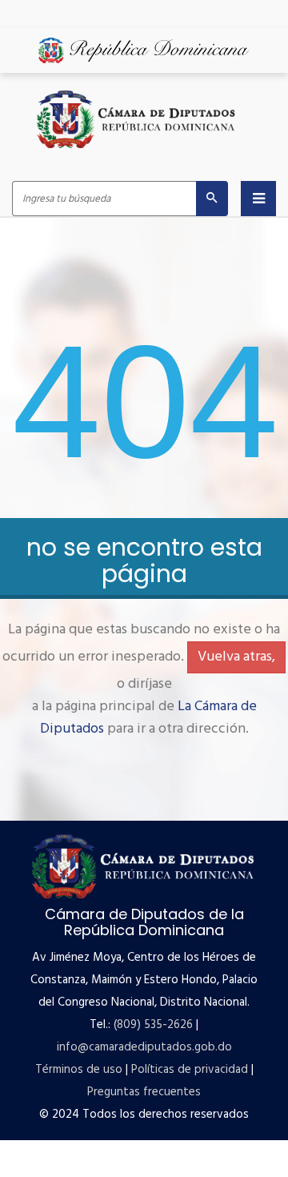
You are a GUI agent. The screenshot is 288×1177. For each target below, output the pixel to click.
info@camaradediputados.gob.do (144, 1047)
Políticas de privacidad (189, 1069)
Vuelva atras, (236, 657)
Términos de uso (78, 1069)
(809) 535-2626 (153, 1024)
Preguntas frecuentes (144, 1092)
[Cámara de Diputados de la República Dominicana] (137, 119)
